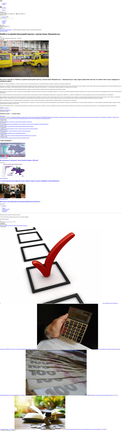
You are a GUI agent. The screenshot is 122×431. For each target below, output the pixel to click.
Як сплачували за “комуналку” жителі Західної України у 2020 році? (19, 160)
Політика (5, 3)
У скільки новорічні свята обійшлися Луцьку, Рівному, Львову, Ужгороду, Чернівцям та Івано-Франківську (29, 181)
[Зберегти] (3, 39)
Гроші (4, 4)
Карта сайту (5, 210)
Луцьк (17, 225)
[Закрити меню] (7, 17)
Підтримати (2, 116)
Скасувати (3, 223)
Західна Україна (3, 225)
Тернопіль (25, 225)
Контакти (5, 211)
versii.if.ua (7, 107)
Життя (4, 10)
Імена (4, 208)
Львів (14, 225)
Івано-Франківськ (8, 29)
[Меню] (1, 1)
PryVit (7, 219)
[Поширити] (1, 39)
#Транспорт (8, 110)
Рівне (8, 225)
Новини (11, 225)
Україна (20, 225)
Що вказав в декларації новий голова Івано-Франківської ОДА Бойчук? (20, 201)
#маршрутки (3, 110)
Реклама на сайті (6, 209)
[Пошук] (5, 12)
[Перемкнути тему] (2, 12)
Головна (2, 29)
